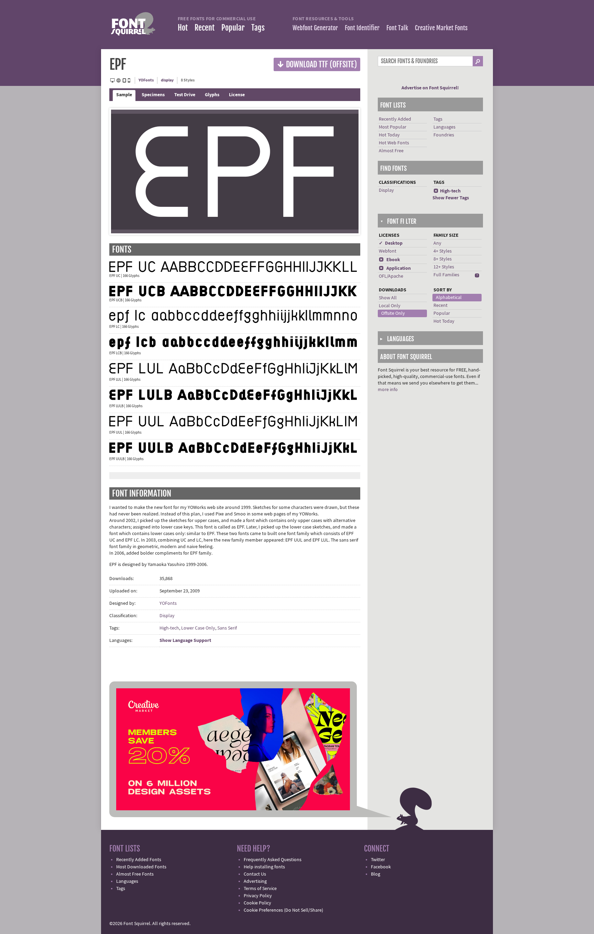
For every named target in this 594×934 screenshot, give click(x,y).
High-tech (169, 628)
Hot (183, 27)
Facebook (381, 867)
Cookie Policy (257, 903)
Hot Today (389, 135)
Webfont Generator (315, 28)
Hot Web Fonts (394, 143)
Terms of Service (260, 889)
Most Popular (392, 127)
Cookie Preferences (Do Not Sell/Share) (283, 910)
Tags (258, 27)
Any (437, 243)
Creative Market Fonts (441, 28)
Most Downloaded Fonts (141, 867)
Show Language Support (185, 640)
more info (388, 390)
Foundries (443, 135)
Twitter (378, 860)
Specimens (153, 94)
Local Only (389, 306)
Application (395, 268)
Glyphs (212, 94)
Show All (388, 298)
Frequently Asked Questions (272, 860)
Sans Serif (227, 628)
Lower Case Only (198, 628)
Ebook (389, 259)
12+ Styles (443, 267)
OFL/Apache (391, 276)
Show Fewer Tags (450, 197)
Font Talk (397, 28)
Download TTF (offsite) (317, 64)
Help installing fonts (264, 867)
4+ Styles (442, 251)
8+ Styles (442, 259)
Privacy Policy (258, 896)
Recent (204, 27)
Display (167, 616)
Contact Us (255, 874)
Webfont (387, 251)
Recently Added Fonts (138, 860)
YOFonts (146, 80)
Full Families (446, 275)
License (237, 94)
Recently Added (395, 119)
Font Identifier (362, 28)
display (167, 80)
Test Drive (184, 94)
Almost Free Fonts (135, 874)
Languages (444, 127)
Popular (232, 27)
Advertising (255, 881)
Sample (124, 94)
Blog (375, 874)
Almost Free (391, 151)
